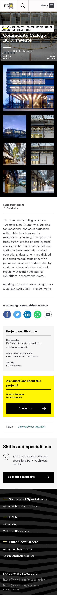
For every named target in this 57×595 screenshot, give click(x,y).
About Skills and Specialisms (20, 506)
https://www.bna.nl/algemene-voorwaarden (22, 587)
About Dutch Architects (17, 549)
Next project (51, 57)
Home (9, 427)
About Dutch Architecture (18, 556)
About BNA (10, 524)
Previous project (6, 57)
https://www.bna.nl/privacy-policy (24, 579)
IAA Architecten (23, 51)
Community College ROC (31, 427)
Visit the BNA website (16, 531)
